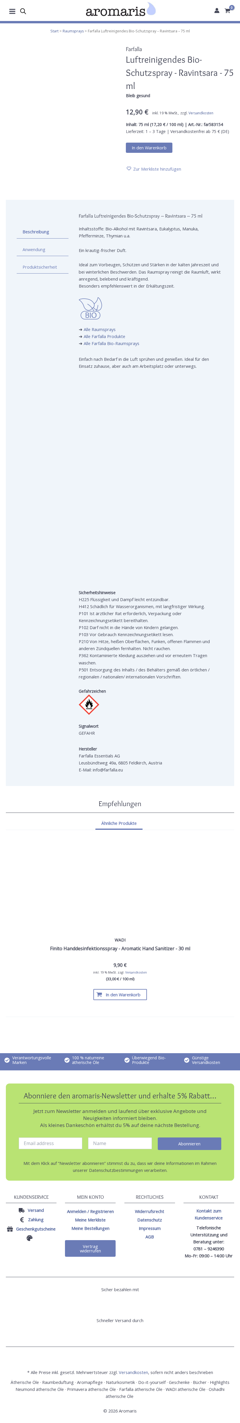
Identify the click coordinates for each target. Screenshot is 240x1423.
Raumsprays (73, 31)
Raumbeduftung (58, 1382)
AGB (149, 1237)
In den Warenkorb (149, 147)
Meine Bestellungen (90, 1228)
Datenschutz (149, 1220)
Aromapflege (90, 1382)
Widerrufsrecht (149, 1211)
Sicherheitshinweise (97, 592)
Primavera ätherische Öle (91, 1389)
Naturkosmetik (120, 1382)
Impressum (150, 1228)
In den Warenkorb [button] (123, 994)
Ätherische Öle (25, 1382)
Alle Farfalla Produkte (104, 336)
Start (54, 31)
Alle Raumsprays (100, 329)
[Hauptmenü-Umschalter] (12, 10)
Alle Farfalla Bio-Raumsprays (111, 343)
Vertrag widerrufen (90, 1248)
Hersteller (88, 749)
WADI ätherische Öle (185, 1389)
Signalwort (89, 726)
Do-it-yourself (152, 1382)
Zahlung (36, 1219)
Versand (36, 1210)
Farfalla (134, 48)
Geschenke (179, 1382)
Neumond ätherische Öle (40, 1389)
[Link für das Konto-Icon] (217, 10)
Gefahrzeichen (92, 691)
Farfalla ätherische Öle (140, 1389)
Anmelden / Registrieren (90, 1211)
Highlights (219, 1382)
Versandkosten (200, 113)
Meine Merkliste (90, 1220)
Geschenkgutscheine (36, 1229)
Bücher (200, 1382)
